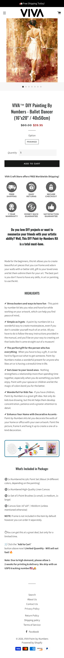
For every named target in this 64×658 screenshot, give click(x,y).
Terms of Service (32, 624)
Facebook (33, 631)
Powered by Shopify (32, 642)
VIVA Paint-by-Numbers (36, 638)
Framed (32, 142)
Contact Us (32, 604)
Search (32, 594)
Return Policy (32, 615)
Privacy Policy (32, 608)
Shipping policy (32, 620)
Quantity (12, 152)
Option (32, 135)
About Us (32, 599)
